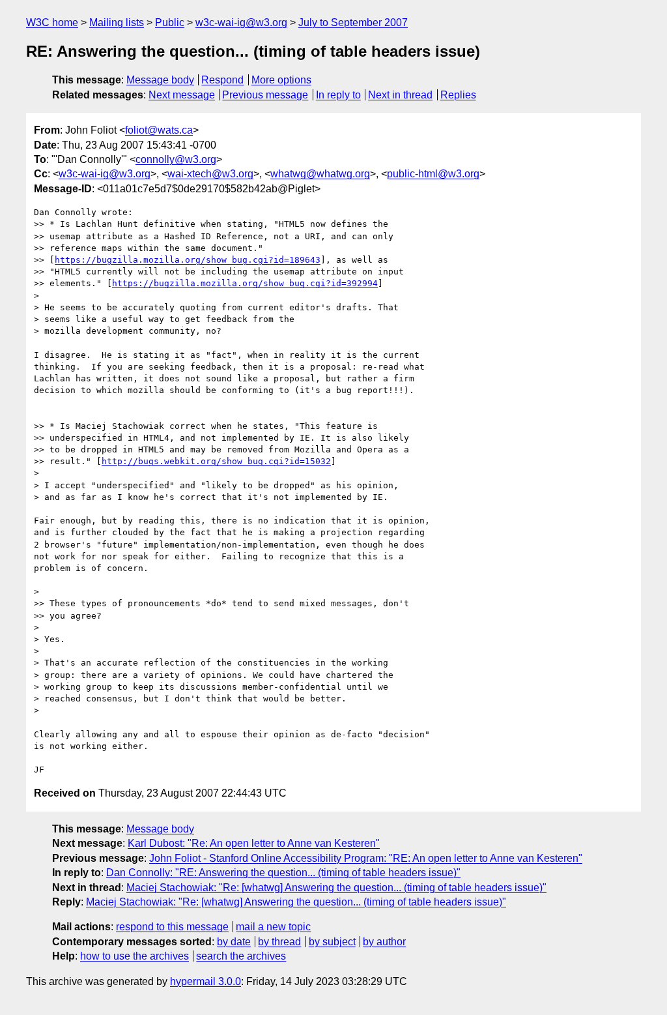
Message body (160, 79)
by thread (279, 941)
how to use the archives (134, 956)
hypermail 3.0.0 (205, 981)
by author (384, 941)
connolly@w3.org (175, 159)
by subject (332, 941)
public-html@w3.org (433, 173)
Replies (458, 94)
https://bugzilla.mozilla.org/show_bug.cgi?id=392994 (245, 283)
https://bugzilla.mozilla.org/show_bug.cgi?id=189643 (187, 260)
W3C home (52, 22)
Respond (222, 79)
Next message (182, 94)
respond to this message (172, 926)
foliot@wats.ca (159, 130)
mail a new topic (273, 926)
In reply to (338, 94)
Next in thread (400, 94)
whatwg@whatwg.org (320, 173)
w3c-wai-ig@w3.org (241, 22)
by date (234, 941)
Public (169, 22)
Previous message (265, 94)
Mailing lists (116, 22)
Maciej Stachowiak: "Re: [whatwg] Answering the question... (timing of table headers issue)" (336, 887)
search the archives (241, 956)
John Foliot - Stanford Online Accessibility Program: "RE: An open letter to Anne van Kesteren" (365, 858)
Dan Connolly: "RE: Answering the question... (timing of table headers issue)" (283, 872)
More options (281, 79)
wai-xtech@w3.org (210, 173)
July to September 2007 (353, 22)
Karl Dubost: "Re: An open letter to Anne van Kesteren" (254, 843)
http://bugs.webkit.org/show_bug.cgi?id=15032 (216, 461)
